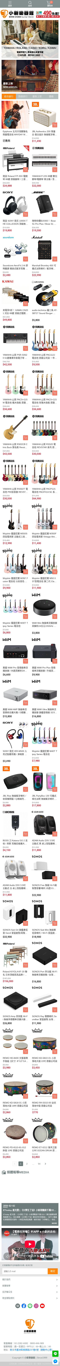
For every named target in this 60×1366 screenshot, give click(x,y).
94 (39, 1164)
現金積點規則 (8, 1298)
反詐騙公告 (7, 1292)
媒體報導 (6, 1286)
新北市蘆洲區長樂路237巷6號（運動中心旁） (32, 1350)
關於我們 (6, 1279)
